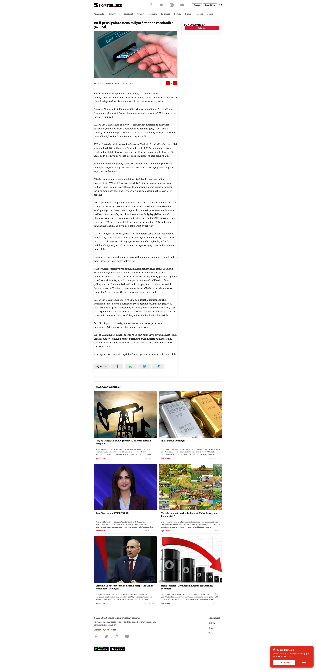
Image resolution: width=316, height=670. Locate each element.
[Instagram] (172, 5)
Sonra (303, 662)
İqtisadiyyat (127, 13)
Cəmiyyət (113, 13)
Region (177, 13)
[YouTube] (182, 5)
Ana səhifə (99, 13)
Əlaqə (211, 628)
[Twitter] (161, 5)
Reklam (197, 5)
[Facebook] (151, 5)
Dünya (188, 13)
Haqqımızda (214, 617)
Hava (211, 633)
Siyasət (140, 13)
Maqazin (153, 13)
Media (210, 13)
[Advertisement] (202, 43)
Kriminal (165, 13)
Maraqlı (199, 13)
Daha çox (202, 28)
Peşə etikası (210, 5)
